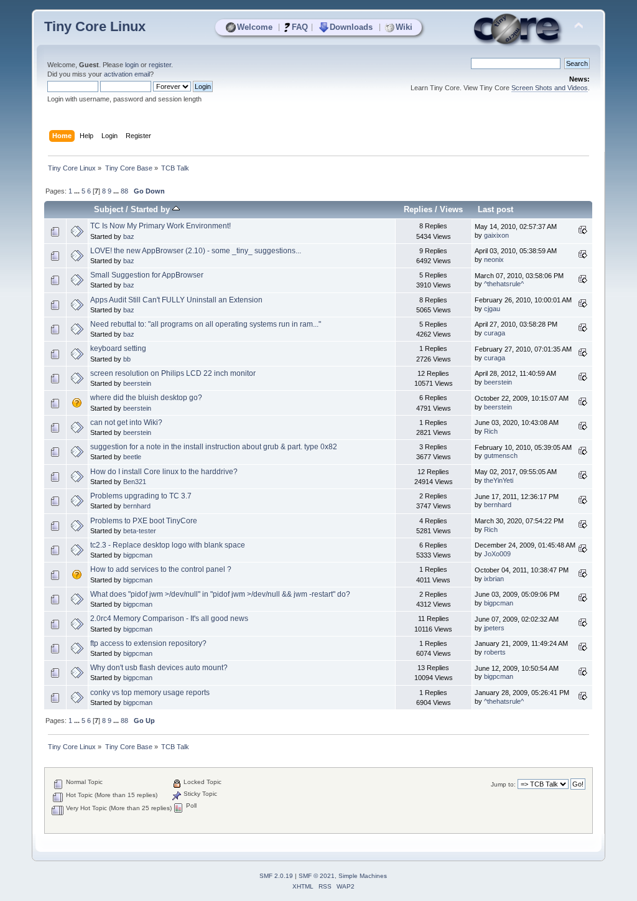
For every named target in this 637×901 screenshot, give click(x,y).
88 (124, 191)
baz (128, 236)
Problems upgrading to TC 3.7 (141, 496)
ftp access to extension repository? (148, 643)
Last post (495, 209)
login (132, 64)
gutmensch (501, 455)
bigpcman (137, 555)
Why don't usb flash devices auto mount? (159, 667)
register (160, 64)
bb (127, 359)
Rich (491, 431)
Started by (151, 209)
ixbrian (494, 578)
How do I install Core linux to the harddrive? (164, 471)
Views (451, 209)
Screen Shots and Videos (549, 87)
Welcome (254, 27)
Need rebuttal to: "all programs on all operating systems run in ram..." (205, 324)
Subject (108, 209)
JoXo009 (497, 554)
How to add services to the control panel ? (160, 569)
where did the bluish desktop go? (146, 397)
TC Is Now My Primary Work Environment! (160, 226)
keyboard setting (118, 348)
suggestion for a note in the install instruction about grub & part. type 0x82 (213, 446)
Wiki (404, 27)
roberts (495, 652)
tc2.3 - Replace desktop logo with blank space (167, 545)
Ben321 (134, 481)
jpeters (494, 628)
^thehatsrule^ (504, 283)
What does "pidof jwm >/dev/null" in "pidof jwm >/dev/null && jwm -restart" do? (220, 594)
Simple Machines (362, 875)
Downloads (351, 27)
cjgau (492, 308)
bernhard (137, 506)
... (77, 191)
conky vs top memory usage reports (150, 692)
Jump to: (503, 784)
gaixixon (496, 235)
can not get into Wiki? (126, 422)
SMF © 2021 (317, 875)
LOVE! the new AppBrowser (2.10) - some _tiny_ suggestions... (195, 250)
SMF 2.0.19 (276, 875)
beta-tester (139, 531)
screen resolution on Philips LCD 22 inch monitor (173, 373)
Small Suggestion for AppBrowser (146, 275)
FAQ (300, 27)
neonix (494, 259)
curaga (494, 333)
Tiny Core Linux (95, 26)
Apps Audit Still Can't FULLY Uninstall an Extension (176, 300)
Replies (418, 209)
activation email (127, 74)
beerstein (137, 383)
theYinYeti (498, 480)
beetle (132, 456)
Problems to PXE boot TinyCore (143, 520)
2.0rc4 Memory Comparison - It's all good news (169, 618)
